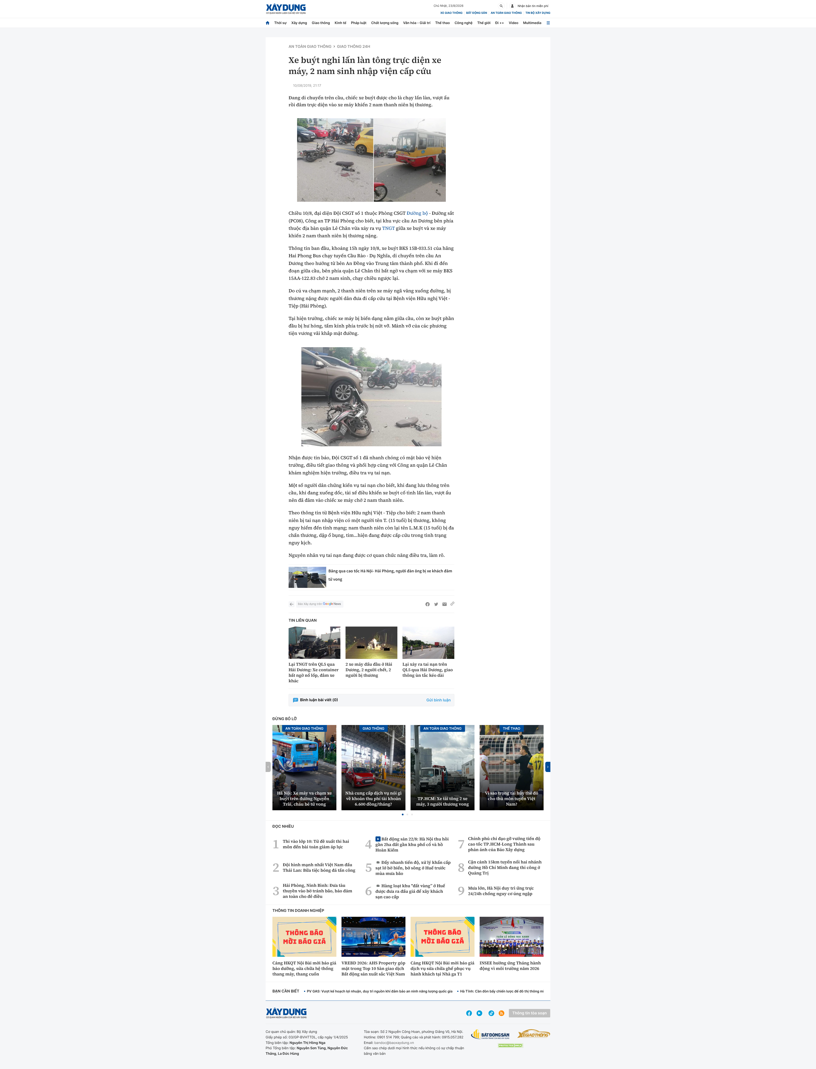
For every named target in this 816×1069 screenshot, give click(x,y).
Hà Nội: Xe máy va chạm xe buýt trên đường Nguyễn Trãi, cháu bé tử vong (304, 798)
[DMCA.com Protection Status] (510, 1045)
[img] (371, 160)
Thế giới (483, 23)
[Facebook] (427, 604)
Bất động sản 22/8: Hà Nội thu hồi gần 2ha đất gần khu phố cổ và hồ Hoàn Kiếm (412, 844)
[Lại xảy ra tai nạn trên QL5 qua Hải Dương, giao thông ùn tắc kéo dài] (428, 643)
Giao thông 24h (353, 46)
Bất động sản (476, 13)
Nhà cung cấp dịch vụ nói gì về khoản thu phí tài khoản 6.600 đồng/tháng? (373, 798)
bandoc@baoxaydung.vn (394, 1043)
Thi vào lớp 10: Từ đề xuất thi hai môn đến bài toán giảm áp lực (316, 844)
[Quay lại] (292, 604)
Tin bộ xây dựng (538, 13)
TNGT (388, 228)
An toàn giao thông (506, 13)
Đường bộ (417, 213)
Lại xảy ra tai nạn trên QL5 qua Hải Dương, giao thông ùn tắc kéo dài (427, 669)
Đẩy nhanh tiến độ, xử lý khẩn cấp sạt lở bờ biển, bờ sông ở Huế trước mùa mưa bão (413, 867)
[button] (403, 814)
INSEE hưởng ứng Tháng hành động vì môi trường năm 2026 (510, 965)
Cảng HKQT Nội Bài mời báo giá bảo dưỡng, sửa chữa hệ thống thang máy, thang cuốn (304, 968)
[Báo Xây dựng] (286, 8)
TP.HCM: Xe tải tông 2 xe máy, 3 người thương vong (442, 801)
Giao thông (321, 23)
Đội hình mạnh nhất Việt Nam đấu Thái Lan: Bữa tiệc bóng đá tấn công (319, 867)
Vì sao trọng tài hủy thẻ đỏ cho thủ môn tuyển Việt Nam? (511, 798)
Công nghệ (463, 23)
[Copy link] (452, 604)
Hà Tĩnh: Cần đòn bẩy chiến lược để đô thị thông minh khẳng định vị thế (518, 991)
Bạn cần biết (285, 991)
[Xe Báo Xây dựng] (533, 1033)
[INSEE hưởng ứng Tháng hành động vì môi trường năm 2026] (512, 937)
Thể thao (442, 23)
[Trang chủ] (267, 22)
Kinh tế (340, 23)
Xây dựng (299, 23)
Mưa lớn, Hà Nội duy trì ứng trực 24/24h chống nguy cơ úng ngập (501, 890)
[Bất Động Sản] (490, 1034)
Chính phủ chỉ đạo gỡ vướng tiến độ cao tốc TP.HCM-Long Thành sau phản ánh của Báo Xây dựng (504, 844)
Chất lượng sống (384, 23)
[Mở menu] (548, 23)
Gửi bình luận (438, 700)
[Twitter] (436, 604)
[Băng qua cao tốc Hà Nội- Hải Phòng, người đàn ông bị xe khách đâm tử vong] (307, 577)
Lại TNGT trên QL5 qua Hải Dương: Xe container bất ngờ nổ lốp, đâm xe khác (314, 672)
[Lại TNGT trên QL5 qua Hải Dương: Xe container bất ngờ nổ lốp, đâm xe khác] (314, 643)
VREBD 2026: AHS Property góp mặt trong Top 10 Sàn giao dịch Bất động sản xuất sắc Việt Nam (373, 968)
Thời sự (280, 23)
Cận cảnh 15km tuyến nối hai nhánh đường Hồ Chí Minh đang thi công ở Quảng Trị (505, 867)
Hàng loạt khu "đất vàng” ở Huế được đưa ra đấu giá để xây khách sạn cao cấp (410, 891)
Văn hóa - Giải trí (416, 23)
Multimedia (532, 23)
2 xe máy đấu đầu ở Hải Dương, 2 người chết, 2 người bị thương (369, 669)
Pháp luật (358, 23)
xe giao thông (451, 13)
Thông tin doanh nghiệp (298, 910)
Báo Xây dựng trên (310, 604)
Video (513, 23)
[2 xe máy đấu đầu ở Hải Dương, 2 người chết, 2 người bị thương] (371, 643)
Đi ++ (499, 23)
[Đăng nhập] (512, 6)
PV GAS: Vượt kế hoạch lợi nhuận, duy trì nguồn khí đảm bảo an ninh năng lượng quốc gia (379, 991)
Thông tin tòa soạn (529, 1013)
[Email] (444, 604)
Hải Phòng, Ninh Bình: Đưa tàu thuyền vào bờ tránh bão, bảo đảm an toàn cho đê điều (317, 891)
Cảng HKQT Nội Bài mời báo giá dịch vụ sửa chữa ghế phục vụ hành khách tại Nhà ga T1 (442, 968)
